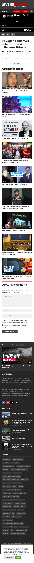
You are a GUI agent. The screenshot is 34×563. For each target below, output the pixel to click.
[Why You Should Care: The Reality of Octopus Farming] (17, 104)
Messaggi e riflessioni (20, 503)
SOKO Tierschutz (16, 516)
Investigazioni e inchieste (19, 493)
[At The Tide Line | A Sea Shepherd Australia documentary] (6, 431)
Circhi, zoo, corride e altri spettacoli (11, 476)
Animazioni (5, 469)
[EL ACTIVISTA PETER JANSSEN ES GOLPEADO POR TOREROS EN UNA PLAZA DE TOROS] (6, 423)
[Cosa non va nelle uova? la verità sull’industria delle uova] (17, 80)
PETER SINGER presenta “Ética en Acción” (15, 138)
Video (12, 530)
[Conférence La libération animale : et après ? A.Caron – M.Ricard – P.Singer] (17, 150)
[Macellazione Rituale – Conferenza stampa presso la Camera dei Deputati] (17, 242)
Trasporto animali (24, 526)
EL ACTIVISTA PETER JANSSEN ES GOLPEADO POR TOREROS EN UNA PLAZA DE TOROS (22, 422)
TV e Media (5, 530)
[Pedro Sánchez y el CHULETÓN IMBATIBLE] (17, 174)
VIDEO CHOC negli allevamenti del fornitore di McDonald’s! (16, 366)
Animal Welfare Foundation (23, 466)
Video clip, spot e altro (21, 530)
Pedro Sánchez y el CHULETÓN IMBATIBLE (15, 184)
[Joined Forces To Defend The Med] (6, 415)
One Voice (16, 506)
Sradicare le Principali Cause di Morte (13, 230)
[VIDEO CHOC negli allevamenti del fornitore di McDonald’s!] (17, 355)
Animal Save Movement (8, 466)
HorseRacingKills (16, 489)
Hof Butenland (6, 489)
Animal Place (6, 462)
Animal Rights (15, 462)
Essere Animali (17, 483)
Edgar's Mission (7, 483)
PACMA (23, 506)
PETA (13, 510)
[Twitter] (12, 402)
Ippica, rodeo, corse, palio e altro (11, 496)
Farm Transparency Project (9, 486)
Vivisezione (5, 533)
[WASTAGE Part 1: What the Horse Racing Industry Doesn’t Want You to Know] (6, 446)
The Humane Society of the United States (13, 523)
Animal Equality (6, 459)
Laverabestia (20, 500)
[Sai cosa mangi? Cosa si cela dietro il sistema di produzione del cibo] (17, 266)
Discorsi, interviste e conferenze (11, 479)
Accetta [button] (18, 557)
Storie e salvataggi (7, 520)
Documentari (24, 479)
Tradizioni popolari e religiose (10, 526)
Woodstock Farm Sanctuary (18, 533)
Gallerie (21, 486)
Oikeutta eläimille (7, 506)
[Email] (16, 402)
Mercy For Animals (7, 503)
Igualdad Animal (7, 493)
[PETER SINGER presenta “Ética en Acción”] (17, 128)
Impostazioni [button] (9, 557)
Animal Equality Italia (18, 459)
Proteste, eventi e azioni (8, 513)
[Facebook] (3, 402)
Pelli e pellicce (6, 510)
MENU (5, 11)
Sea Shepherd (6, 516)
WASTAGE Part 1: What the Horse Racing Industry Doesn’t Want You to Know (22, 446)
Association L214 (7, 473)
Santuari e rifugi (21, 513)
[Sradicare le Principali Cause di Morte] (17, 220)
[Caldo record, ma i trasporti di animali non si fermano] (6, 439)
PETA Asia (20, 510)
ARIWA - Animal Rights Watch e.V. (19, 469)
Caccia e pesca (18, 473)
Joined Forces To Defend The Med (22, 413)
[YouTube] (8, 402)
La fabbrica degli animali (9, 500)
